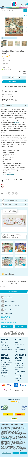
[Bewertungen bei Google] (14, 400)
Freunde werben (19, 346)
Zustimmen (23, 453)
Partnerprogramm (5, 344)
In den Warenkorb (13, 81)
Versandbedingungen (6, 363)
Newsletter (17, 348)
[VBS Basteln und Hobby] (14, 4)
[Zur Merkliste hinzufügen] (25, 16)
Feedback (20, 326)
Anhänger (16, 122)
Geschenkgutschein (19, 344)
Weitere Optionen (6, 453)
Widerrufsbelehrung (6, 364)
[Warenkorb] (25, 5)
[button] (2, 26)
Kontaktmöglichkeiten (20, 375)
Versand (24, 73)
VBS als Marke (4, 346)
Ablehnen (16, 453)
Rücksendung (4, 370)
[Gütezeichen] (4, 407)
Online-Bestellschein (6, 361)
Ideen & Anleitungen (20, 349)
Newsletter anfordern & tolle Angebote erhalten (14, 282)
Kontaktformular (7, 326)
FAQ (16, 351)
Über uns (3, 342)
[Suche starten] (25, 10)
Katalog (17, 342)
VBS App (3, 376)
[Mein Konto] (22, 5)
